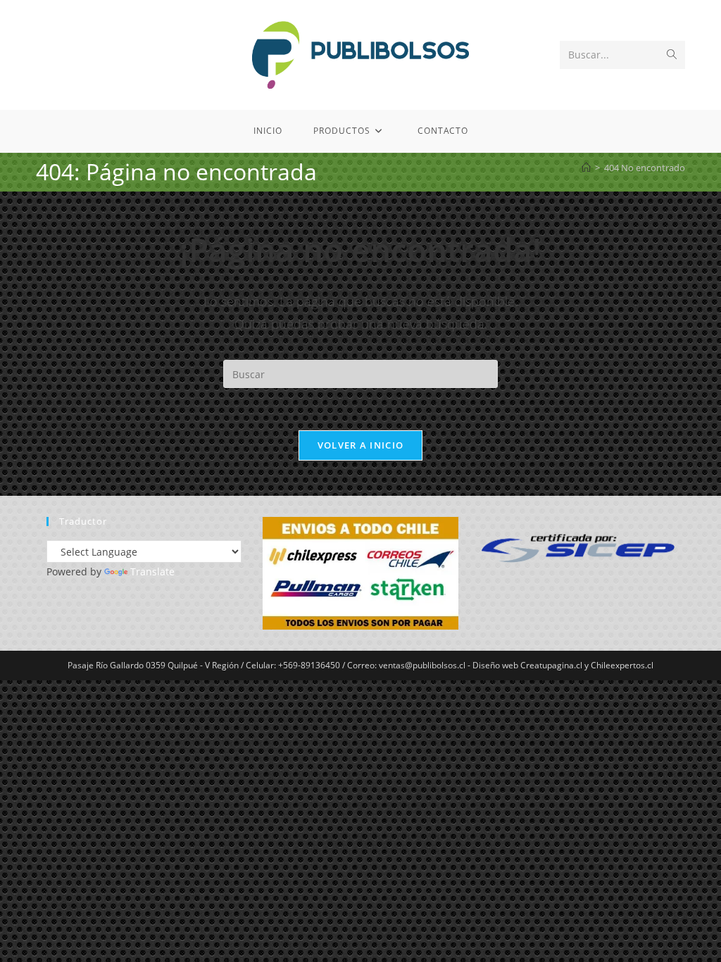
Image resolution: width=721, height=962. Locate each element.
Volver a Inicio (361, 445)
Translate (152, 571)
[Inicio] (586, 167)
